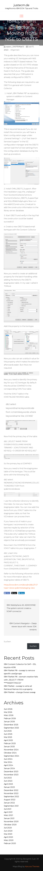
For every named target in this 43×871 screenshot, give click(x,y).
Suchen (7, 642)
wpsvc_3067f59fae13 (15, 47)
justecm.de (21, 5)
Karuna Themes (32, 866)
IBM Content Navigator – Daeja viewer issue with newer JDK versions (22, 626)
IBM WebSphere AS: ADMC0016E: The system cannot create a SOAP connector (21, 608)
